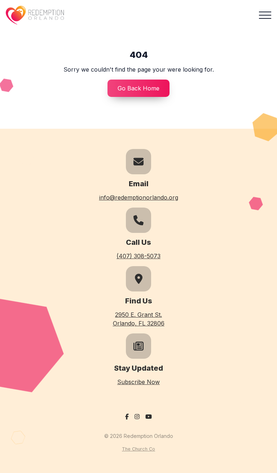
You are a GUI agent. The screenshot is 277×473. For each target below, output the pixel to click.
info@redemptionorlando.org (138, 197)
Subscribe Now (138, 381)
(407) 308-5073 (138, 256)
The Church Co (138, 449)
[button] (265, 15)
